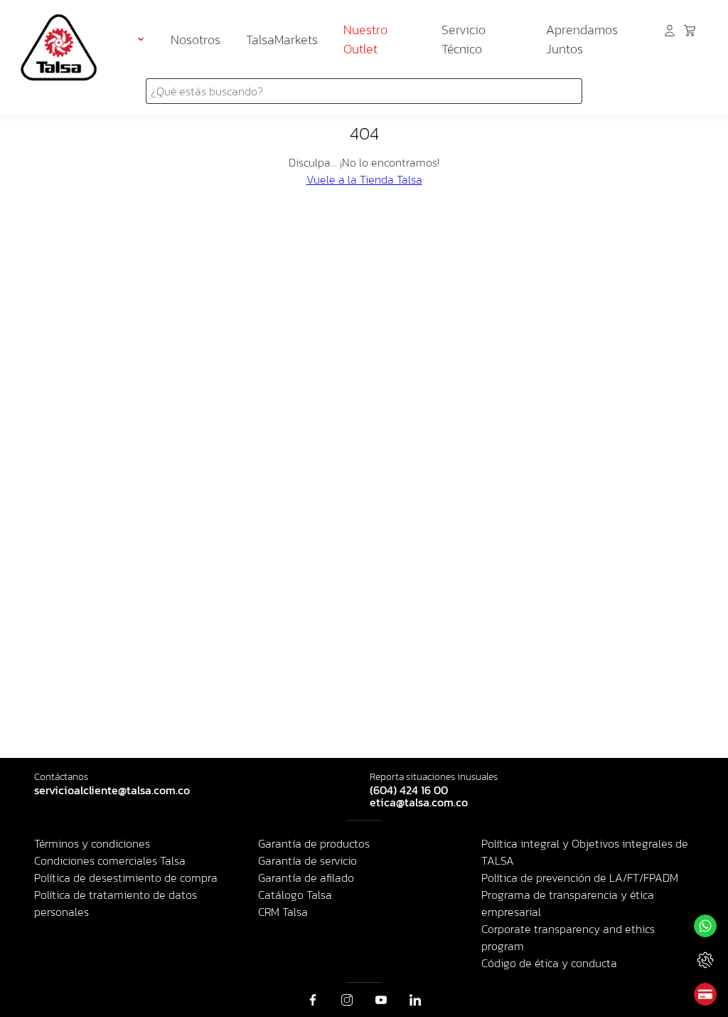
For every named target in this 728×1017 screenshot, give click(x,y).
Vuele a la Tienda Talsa (364, 179)
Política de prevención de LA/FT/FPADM (579, 877)
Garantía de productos (314, 843)
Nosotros (195, 39)
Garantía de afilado (306, 877)
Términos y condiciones (92, 843)
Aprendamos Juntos (582, 39)
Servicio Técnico (463, 39)
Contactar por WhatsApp (705, 926)
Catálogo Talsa (295, 894)
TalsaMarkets (282, 39)
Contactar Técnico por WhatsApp (705, 960)
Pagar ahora (705, 994)
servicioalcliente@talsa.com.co (112, 790)
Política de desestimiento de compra (126, 877)
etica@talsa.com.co (419, 802)
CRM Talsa (283, 911)
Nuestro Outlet (365, 39)
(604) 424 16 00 (409, 790)
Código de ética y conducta (549, 962)
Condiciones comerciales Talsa (110, 860)
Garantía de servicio (307, 860)
